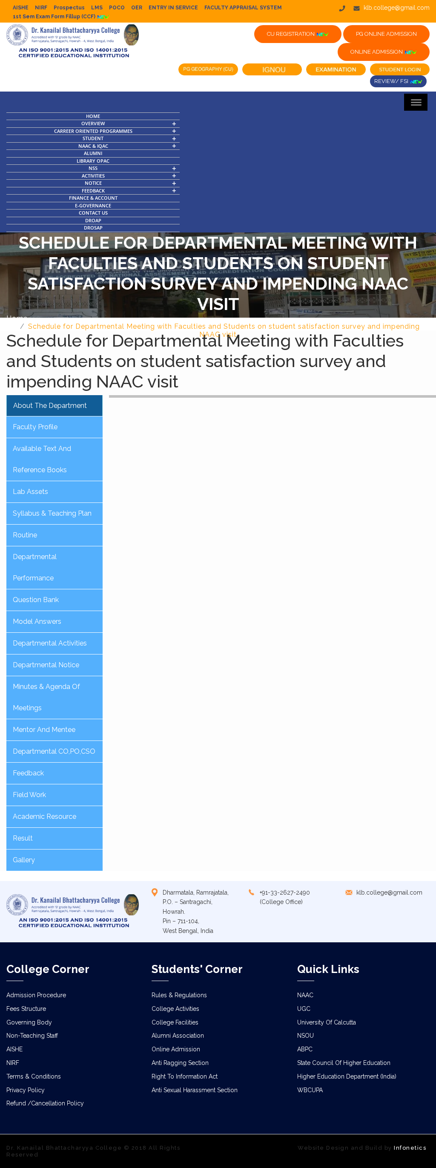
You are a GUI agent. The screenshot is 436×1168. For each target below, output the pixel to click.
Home (93, 116)
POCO (117, 8)
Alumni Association (178, 1035)
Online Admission (176, 1049)
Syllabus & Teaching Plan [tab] (52, 513)
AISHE (21, 8)
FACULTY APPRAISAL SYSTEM (243, 8)
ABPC (305, 1049)
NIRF (41, 8)
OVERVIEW (93, 123)
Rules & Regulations (179, 995)
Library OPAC (93, 161)
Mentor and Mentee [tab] (44, 730)
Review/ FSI (392, 81)
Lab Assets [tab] (30, 492)
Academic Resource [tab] (44, 816)
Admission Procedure (36, 995)
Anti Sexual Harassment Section (195, 1090)
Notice (93, 183)
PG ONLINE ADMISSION (386, 34)
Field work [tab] (29, 795)
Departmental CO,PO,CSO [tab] (54, 751)
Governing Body (29, 1022)
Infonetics (410, 1148)
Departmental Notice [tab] (46, 665)
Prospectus (69, 8)
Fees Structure (26, 1008)
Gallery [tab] (24, 860)
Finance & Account (93, 198)
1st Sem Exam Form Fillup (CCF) (55, 17)
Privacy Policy (25, 1090)
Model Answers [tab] (37, 621)
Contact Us (93, 212)
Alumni (93, 153)
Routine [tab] (25, 535)
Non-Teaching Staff (32, 1035)
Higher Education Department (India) (346, 1076)
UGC (303, 1008)
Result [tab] (23, 838)
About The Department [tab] (50, 406)
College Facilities (175, 1022)
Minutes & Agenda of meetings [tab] (46, 697)
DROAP (93, 220)
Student (93, 138)
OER (136, 8)
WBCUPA (310, 1090)
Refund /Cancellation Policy (45, 1103)
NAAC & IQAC (93, 146)
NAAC (305, 995)
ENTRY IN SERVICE (173, 8)
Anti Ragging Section (180, 1062)
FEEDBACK (93, 190)
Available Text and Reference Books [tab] (42, 459)
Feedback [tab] (28, 773)
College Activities (175, 1008)
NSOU (305, 1035)
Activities (93, 175)
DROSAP (93, 227)
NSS (93, 168)
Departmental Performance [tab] (35, 567)
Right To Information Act (185, 1076)
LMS (97, 8)
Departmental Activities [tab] (50, 643)
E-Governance (93, 205)
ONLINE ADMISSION (377, 52)
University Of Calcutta (326, 1022)
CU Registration (291, 34)
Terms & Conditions (33, 1076)
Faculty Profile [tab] (35, 427)
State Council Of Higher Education (343, 1062)
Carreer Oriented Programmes (93, 131)
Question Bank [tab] (36, 600)
